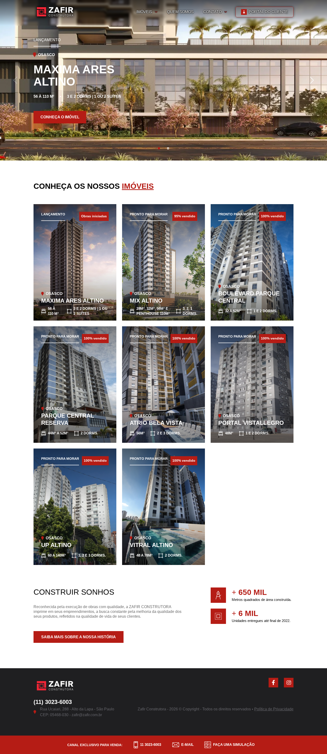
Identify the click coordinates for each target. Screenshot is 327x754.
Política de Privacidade (273, 709)
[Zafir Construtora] (55, 12)
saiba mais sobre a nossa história (78, 637)
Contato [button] (212, 12)
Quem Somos (180, 12)
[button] (159, 148)
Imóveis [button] (144, 12)
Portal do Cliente (268, 12)
